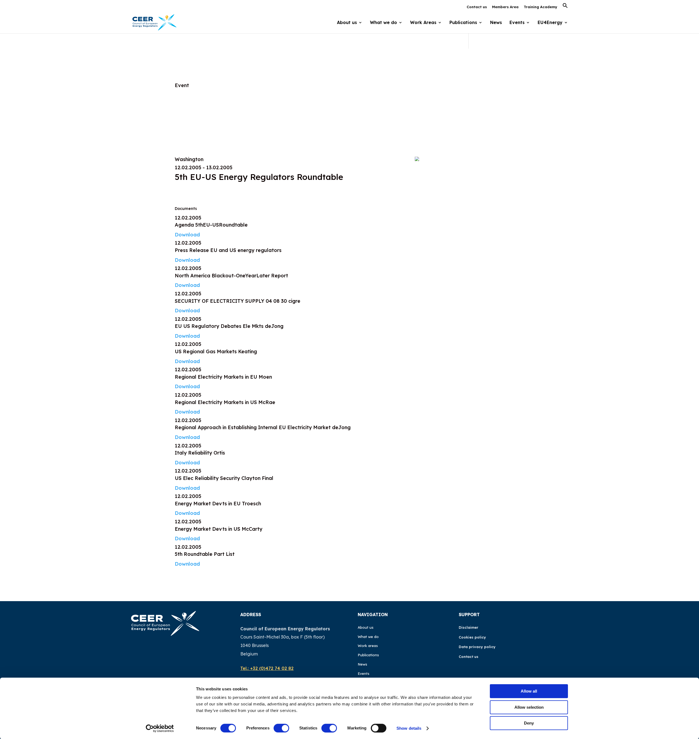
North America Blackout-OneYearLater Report (231, 275)
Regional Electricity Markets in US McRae (225, 402)
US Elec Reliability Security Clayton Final (224, 478)
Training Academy (540, 7)
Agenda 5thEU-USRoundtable (211, 225)
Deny (529, 723)
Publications (368, 655)
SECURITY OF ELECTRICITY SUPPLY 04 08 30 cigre (237, 301)
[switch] (281, 728)
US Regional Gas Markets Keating (216, 351)
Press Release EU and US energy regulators (228, 250)
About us (366, 627)
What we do (368, 636)
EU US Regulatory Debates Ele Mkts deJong (229, 326)
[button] (565, 7)
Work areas (368, 645)
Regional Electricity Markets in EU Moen (223, 377)
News (496, 22)
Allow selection (529, 707)
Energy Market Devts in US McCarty (218, 529)
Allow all (529, 691)
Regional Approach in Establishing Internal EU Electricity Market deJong (263, 427)
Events (517, 22)
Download (187, 235)
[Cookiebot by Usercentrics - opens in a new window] (160, 728)
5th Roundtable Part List (205, 554)
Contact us (477, 7)
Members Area (505, 7)
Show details (408, 728)
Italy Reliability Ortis (200, 453)
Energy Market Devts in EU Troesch (218, 503)
